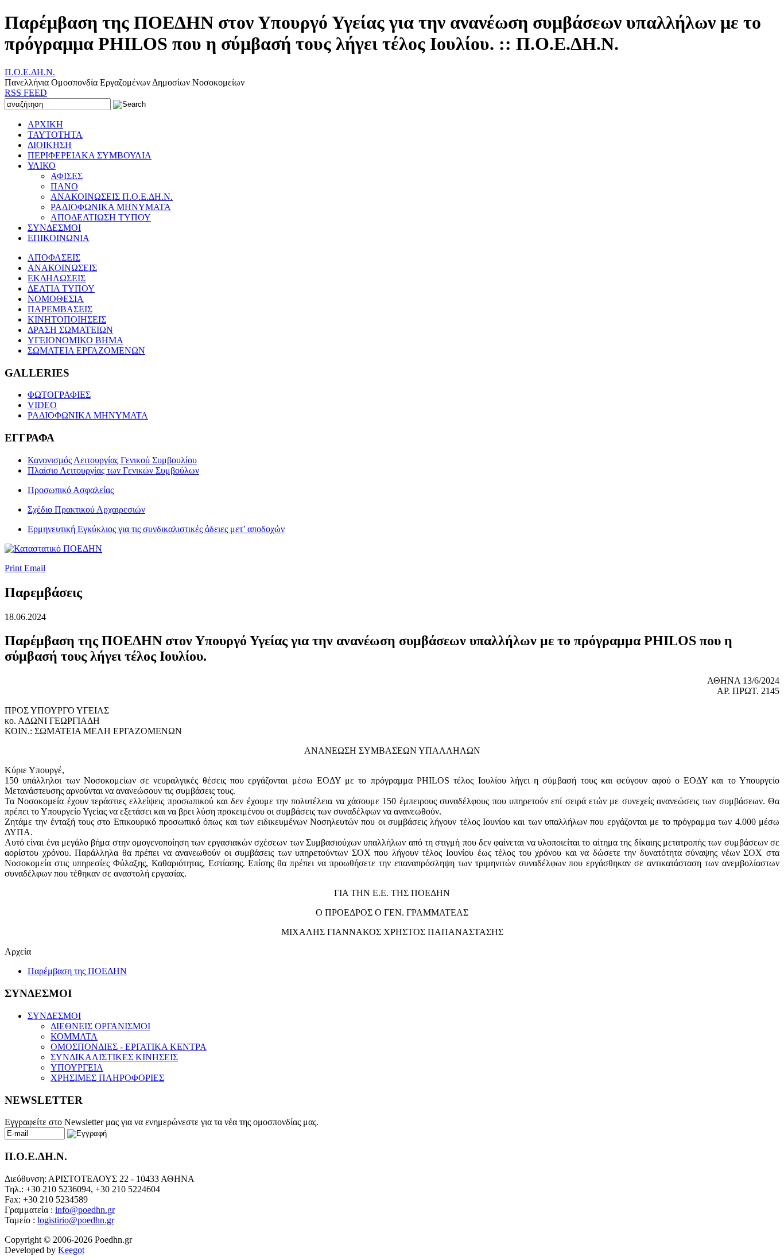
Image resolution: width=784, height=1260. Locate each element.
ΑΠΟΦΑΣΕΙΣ (54, 257)
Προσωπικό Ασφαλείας (71, 490)
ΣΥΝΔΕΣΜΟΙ (54, 227)
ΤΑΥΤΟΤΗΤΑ (55, 134)
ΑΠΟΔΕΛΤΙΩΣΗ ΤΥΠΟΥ (101, 217)
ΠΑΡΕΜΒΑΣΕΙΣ (60, 309)
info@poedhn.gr (85, 1210)
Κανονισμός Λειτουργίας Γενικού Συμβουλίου (112, 460)
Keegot (71, 1250)
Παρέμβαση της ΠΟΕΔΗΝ (77, 971)
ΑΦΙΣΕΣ (67, 176)
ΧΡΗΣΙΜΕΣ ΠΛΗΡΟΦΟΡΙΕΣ (107, 1078)
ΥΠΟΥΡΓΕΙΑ (77, 1067)
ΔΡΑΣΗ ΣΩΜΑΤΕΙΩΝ (70, 330)
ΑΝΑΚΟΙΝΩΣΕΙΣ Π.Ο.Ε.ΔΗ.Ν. (112, 196)
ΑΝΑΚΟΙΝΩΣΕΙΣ (62, 268)
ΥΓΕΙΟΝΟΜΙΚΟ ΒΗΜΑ (75, 340)
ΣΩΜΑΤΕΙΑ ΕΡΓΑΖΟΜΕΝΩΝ (86, 350)
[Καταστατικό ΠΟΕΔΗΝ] (53, 548)
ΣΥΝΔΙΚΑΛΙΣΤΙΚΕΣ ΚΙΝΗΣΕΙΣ (114, 1057)
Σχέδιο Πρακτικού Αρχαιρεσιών (86, 509)
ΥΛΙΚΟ (42, 165)
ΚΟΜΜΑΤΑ (74, 1036)
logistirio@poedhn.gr (75, 1220)
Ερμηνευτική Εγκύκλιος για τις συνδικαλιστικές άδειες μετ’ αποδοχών (156, 529)
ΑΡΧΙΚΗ (45, 124)
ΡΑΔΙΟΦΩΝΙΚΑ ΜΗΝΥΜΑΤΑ (111, 207)
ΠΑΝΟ (64, 186)
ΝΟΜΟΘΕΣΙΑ (56, 299)
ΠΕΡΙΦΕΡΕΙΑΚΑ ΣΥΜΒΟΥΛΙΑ (90, 155)
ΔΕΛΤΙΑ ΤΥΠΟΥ (61, 288)
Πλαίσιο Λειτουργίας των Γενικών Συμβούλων (113, 470)
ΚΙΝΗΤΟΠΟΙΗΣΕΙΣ (67, 319)
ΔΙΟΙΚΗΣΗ (50, 145)
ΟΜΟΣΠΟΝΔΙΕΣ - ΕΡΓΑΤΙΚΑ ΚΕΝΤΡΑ (129, 1047)
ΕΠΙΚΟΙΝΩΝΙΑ (59, 238)
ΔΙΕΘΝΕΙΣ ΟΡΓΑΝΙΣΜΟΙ (100, 1026)
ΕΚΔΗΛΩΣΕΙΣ (57, 278)
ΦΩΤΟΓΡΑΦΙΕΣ (59, 395)
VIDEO (42, 405)
